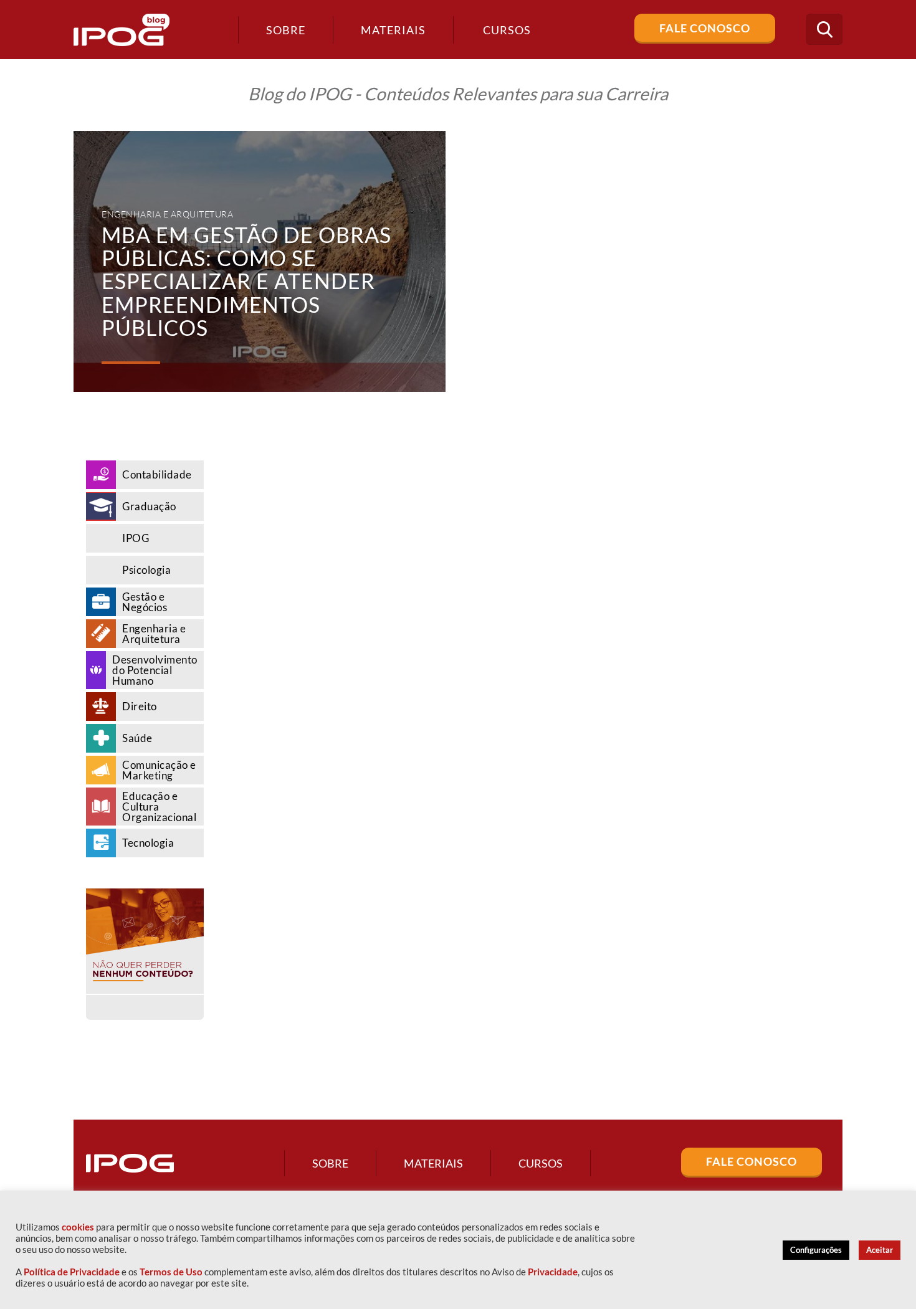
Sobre (285, 30)
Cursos (540, 1163)
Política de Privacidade (72, 1272)
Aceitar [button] (879, 1250)
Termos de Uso (171, 1272)
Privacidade (553, 1272)
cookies (78, 1227)
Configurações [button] (816, 1250)
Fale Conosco (704, 28)
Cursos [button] (507, 30)
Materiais (393, 30)
